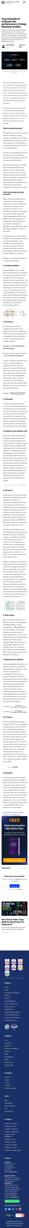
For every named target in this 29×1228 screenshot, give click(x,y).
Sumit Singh (10, 45)
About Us (7, 1077)
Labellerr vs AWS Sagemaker (10, 1135)
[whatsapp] (13, 1201)
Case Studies (8, 1103)
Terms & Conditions (10, 1088)
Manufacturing (9, 1065)
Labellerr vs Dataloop (11, 1129)
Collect (7, 987)
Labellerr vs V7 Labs (11, 1147)
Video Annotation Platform (12, 1017)
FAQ (6, 1108)
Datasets (7, 995)
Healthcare (8, 1046)
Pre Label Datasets (10, 1001)
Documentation (9, 1111)
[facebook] (6, 1209)
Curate (7, 990)
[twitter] (13, 1209)
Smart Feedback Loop (11, 1004)
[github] (20, 1209)
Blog (6, 1100)
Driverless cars (20, 140)
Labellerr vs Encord (10, 1126)
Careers (7, 1080)
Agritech (7, 1051)
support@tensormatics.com (13, 1205)
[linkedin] (9, 1209)
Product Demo (9, 1009)
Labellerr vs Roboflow (11, 1123)
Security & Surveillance (11, 1048)
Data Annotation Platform (12, 993)
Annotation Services (10, 1020)
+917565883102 (14, 1197)
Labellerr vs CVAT (10, 1139)
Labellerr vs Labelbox (11, 1145)
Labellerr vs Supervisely (12, 1132)
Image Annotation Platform (12, 1012)
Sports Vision (9, 1062)
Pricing (7, 998)
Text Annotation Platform (12, 1015)
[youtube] (16, 1209)
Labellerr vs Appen (10, 1142)
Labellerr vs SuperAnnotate (12, 1150)
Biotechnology (9, 1057)
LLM (6, 1040)
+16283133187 (13, 1171)
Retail (6, 1054)
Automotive (8, 1043)
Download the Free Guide (14, 860)
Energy (7, 1059)
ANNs (21, 204)
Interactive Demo (10, 1006)
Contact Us (8, 1085)
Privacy (7, 1082)
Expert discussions (10, 1106)
